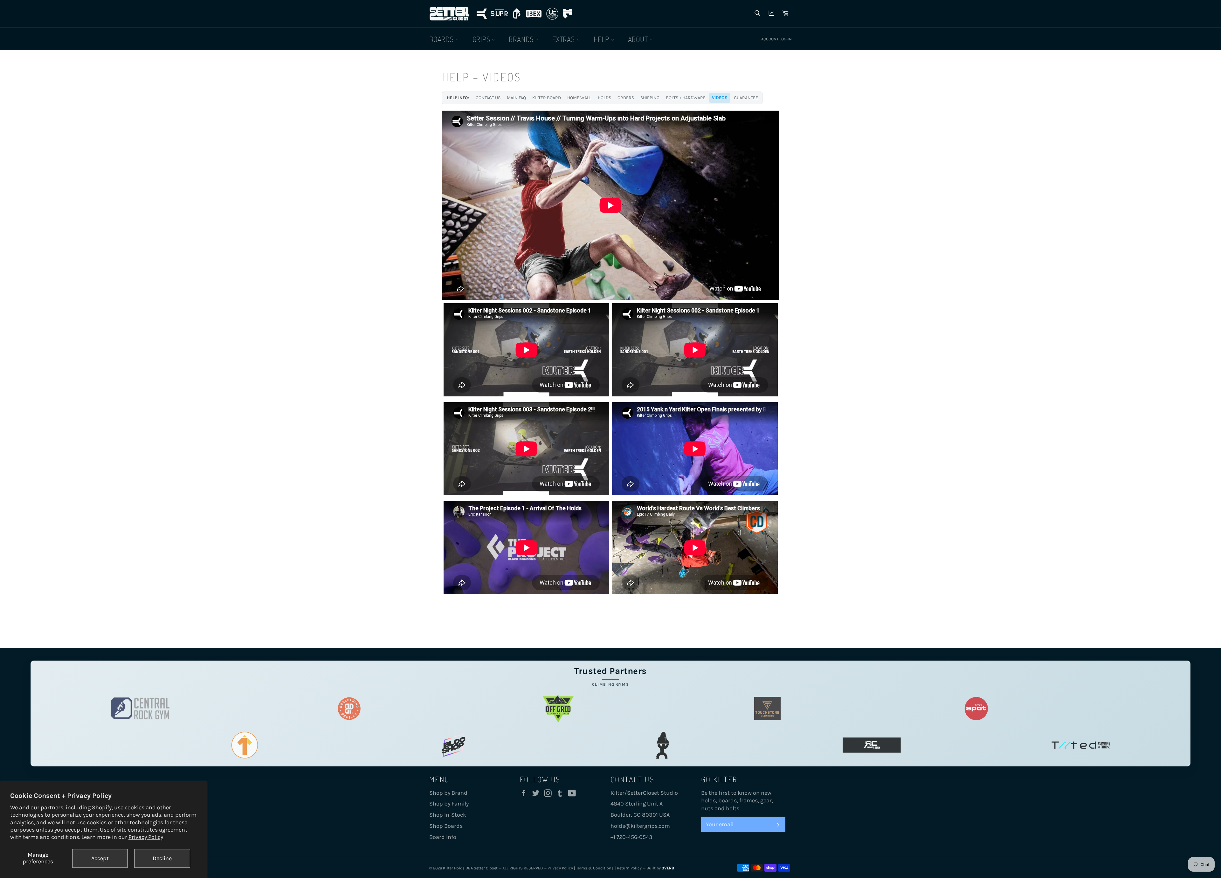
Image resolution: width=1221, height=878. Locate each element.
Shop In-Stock (447, 814)
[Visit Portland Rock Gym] (662, 745)
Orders (625, 97)
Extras (564, 39)
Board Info (442, 836)
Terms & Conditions (595, 868)
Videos (720, 97)
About (639, 39)
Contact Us (488, 97)
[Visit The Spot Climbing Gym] (976, 708)
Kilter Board (546, 97)
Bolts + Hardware (686, 97)
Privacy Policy (145, 836)
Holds (604, 97)
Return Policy (629, 868)
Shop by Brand (448, 792)
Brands (522, 39)
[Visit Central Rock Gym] (140, 708)
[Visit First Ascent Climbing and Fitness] (244, 745)
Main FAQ (516, 97)
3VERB (668, 868)
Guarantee (746, 97)
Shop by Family (449, 803)
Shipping (649, 97)
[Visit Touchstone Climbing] (767, 708)
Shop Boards (446, 825)
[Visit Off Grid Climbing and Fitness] (558, 708)
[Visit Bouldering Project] (349, 708)
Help (602, 39)
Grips (482, 39)
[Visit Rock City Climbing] (871, 745)
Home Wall (579, 97)
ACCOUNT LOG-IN (776, 39)
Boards (442, 39)
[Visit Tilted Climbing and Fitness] (1081, 745)
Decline (162, 858)
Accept (100, 858)
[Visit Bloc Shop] (453, 745)
